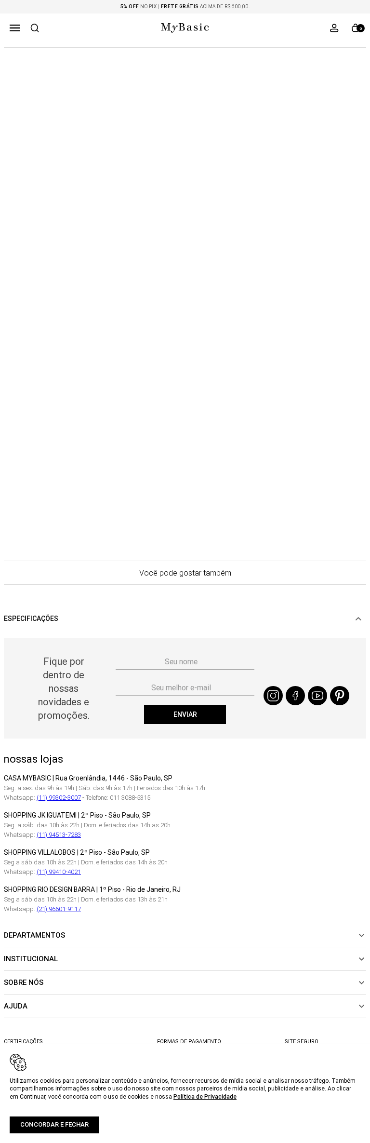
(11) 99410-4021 (59, 872)
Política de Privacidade (205, 1096)
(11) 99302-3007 (59, 797)
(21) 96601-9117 (59, 909)
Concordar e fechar (54, 1124)
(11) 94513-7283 (59, 835)
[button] (15, 28)
